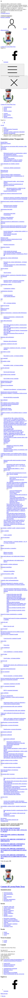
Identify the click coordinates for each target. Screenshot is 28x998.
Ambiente (6, 922)
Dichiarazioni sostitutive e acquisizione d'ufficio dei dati (14, 393)
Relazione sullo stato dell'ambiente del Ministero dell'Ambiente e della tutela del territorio (15, 757)
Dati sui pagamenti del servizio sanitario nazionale (12, 678)
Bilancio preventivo (8, 552)
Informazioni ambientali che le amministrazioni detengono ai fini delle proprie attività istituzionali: (16, 743)
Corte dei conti (4, 622)
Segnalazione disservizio (9, 964)
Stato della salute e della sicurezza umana (13, 755)
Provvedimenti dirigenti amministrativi (10, 404)
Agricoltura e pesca (8, 926)
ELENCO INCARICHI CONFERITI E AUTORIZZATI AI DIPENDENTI (13, 844)
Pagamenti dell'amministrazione (8, 668)
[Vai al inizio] (1, 863)
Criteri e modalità (5, 530)
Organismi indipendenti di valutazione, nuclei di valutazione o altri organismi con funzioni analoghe (13, 584)
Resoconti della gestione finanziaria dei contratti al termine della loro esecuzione (16, 514)
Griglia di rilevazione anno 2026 (14, 594)
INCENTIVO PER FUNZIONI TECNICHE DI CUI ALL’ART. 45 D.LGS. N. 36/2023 (14, 829)
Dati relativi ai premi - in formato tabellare (13, 355)
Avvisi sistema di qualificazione (17, 497)
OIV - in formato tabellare (10, 303)
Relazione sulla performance (7, 337)
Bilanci (2, 545)
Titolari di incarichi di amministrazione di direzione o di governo (13, 184)
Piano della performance (6, 320)
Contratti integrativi (8, 295)
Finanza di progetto (8, 451)
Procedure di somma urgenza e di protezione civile (15, 449)
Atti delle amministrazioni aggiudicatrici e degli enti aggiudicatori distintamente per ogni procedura (16, 517)
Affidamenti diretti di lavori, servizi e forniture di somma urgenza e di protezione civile (18, 500)
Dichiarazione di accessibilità (10, 972)
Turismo (5, 914)
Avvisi (5, 934)
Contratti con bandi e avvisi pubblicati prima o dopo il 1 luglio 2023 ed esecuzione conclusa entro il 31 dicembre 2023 (14, 455)
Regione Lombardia (5, 17)
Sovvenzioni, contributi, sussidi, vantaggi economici (13, 528)
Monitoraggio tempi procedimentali (9, 392)
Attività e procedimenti (6, 382)
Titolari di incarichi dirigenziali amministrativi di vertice (14, 225)
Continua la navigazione (6, 16)
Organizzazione (4, 171)
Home (5, 127)
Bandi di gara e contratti (6, 409)
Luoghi (5, 940)
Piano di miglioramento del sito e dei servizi (14, 974)
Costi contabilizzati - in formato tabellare (13, 651)
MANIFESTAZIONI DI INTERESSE (13, 430)
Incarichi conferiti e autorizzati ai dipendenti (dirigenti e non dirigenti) (14, 132)
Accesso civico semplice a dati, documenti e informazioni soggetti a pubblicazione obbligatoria (15, 801)
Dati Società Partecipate (9, 372)
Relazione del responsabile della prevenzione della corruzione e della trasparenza (15, 789)
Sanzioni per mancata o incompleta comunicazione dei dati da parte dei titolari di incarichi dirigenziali (15, 198)
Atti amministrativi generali (10, 154)
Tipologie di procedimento (7, 385)
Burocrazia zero (4, 170)
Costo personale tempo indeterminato (12, 252)
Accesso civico (4, 797)
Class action (3, 641)
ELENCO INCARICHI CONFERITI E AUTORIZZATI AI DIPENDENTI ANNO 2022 (14, 850)
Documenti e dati (8, 900)
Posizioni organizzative (6, 240)
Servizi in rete (4, 660)
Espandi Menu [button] (4, 142)
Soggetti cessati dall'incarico (10, 191)
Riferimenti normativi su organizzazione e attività (15, 153)
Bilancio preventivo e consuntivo (8, 548)
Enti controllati (4, 358)
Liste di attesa (4, 654)
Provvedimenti (4, 400)
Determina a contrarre (15, 492)
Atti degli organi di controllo (10, 206)
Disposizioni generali (6, 143)
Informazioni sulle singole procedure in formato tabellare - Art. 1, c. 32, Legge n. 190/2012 (16, 466)
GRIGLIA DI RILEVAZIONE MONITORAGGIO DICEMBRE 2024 (16, 597)
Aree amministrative (8, 894)
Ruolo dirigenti (7, 235)
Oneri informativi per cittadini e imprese (10, 163)
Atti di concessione (5, 537)
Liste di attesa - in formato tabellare (12, 658)
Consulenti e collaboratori (7, 218)
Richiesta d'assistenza (9, 966)
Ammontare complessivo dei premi (9, 343)
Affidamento (7, 441)
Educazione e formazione (10, 918)
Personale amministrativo (9, 899)
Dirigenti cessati (4, 237)
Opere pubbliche (4, 692)
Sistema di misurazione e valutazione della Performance (14, 312)
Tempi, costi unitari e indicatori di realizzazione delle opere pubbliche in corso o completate (15, 719)
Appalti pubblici (7, 911)
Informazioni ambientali (6, 731)
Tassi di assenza (4, 268)
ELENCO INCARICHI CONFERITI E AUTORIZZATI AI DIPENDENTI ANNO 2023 (14, 856)
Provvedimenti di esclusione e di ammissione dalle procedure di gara (15, 504)
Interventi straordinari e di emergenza (9, 769)
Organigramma (7, 214)
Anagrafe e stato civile (9, 906)
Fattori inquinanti (8, 747)
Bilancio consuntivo (8, 553)
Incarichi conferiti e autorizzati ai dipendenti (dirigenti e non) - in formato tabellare (14, 281)
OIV (2, 299)
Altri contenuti (4, 771)
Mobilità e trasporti (8, 916)
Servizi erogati (4, 628)
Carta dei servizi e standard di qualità (9, 634)
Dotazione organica (5, 247)
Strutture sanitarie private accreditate (9, 760)
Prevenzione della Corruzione (8, 774)
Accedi (2, 125)
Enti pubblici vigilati (5, 361)
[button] (8, 107)
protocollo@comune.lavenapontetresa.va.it (14, 959)
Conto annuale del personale (10, 251)
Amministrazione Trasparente (11, 129)
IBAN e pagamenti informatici (8, 686)
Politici (5, 898)
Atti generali (3, 149)
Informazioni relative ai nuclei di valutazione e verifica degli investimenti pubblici (14, 703)
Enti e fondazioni (8, 896)
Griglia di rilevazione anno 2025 (14, 595)
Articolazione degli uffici (6, 209)
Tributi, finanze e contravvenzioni (11, 921)
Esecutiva (6, 442)
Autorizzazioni (7, 925)
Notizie (5, 932)
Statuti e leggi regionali (9, 158)
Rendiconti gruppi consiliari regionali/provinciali (12, 201)
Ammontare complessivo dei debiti (12, 683)
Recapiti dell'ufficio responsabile (11, 397)
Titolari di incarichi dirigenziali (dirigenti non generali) (13, 227)
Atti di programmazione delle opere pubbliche (11, 706)
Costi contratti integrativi (9, 296)
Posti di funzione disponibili (10, 234)
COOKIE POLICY (5, 13)
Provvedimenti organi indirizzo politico (10, 402)
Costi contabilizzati (5, 647)
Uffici (5, 895)
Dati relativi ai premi (5, 351)
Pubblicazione (7, 440)
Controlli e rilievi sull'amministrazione (9, 580)
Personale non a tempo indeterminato (9, 257)
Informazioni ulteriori (15, 502)
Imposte (5, 116)
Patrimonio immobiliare (6, 567)
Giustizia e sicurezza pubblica (11, 919)
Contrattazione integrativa (7, 291)
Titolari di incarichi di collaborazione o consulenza (12, 221)
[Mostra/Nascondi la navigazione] (12, 70)
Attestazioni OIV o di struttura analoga (13, 161)
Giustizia (6, 113)
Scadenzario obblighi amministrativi (12, 167)
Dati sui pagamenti (5, 671)
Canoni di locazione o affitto (7, 573)
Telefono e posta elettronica (7, 217)
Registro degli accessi (9, 803)
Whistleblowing (4, 821)
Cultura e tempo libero (9, 907)
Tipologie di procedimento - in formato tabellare (15, 389)
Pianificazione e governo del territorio (9, 722)
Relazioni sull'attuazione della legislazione (13, 753)
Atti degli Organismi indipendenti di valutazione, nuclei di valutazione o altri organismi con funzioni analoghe (15, 590)
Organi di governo (8, 892)
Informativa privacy (8, 969)
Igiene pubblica (7, 114)
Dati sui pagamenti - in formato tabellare (13, 675)
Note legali (6, 971)
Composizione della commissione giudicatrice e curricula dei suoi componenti (17, 507)
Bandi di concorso (5, 305)
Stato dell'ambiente (8, 745)
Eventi (5, 942)
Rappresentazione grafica (6, 381)
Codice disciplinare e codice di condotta (13, 159)
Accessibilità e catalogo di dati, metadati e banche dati (13, 806)
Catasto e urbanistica (8, 913)
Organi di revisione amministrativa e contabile (11, 614)
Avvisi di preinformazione (16, 490)
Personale (6, 130)
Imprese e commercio (9, 910)
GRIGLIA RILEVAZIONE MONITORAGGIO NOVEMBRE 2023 (16, 603)
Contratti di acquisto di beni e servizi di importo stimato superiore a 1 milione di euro (16, 511)
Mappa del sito (4, 993)
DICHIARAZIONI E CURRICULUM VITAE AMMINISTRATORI (16, 189)
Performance (4, 309)
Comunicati (6, 933)
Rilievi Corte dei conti (9, 626)
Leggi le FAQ (7, 963)
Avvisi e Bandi (13, 493)
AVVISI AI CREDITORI (7, 695)
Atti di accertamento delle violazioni (12, 794)
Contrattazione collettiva (6, 284)
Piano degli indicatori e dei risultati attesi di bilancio (13, 556)
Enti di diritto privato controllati (8, 374)
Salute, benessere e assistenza (10, 923)
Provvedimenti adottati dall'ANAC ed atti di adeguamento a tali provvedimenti (14, 792)
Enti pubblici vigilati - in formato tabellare (13, 365)
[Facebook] (4, 122)
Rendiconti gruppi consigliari (10, 205)
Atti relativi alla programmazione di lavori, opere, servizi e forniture (17, 473)
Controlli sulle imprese (6, 405)
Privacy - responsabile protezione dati (9, 819)
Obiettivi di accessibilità (9, 815)
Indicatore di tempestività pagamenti (9, 679)
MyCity (3, 996)
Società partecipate (5, 367)
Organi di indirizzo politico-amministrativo (11, 174)
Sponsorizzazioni (8, 448)
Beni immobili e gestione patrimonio (9, 564)
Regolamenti (7, 814)
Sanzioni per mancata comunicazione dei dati (11, 193)
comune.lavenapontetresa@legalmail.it (12, 960)
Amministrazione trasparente (10, 968)
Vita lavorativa (7, 909)
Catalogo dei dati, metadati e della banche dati (14, 813)
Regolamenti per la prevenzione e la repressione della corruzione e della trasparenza (15, 787)
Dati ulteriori (4, 818)
